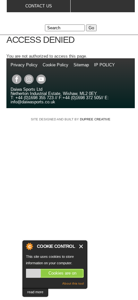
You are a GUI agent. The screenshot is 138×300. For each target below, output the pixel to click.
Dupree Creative (95, 119)
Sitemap (81, 64)
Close (81, 246)
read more (35, 292)
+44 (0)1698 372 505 (82, 97)
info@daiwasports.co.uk (33, 101)
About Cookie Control (29, 246)
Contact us (38, 6)
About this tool (73, 283)
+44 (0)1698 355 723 (34, 97)
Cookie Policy (55, 64)
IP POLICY (104, 64)
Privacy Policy (25, 64)
